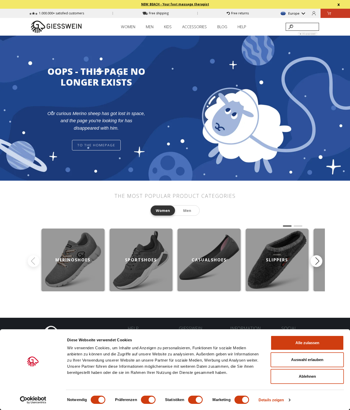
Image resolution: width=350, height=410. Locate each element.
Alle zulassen (307, 343)
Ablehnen (307, 376)
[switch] (148, 400)
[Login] (314, 13)
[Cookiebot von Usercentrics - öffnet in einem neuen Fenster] (33, 400)
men (187, 210)
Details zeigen (271, 400)
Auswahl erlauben (307, 359)
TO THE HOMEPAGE (96, 145)
